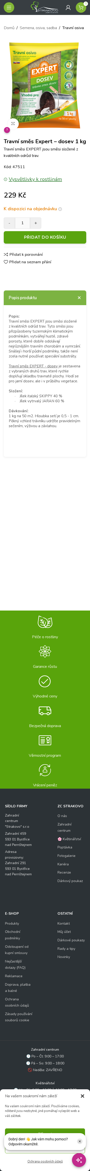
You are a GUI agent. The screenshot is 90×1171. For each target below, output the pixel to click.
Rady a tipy (66, 948)
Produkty (12, 923)
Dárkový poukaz (70, 881)
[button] (82, 1096)
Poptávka (65, 847)
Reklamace (13, 976)
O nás (62, 816)
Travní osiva (73, 28)
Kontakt (64, 923)
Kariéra (63, 864)
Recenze (64, 872)
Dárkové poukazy (71, 940)
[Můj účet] (68, 7)
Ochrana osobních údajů (45, 1161)
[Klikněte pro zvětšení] (13, 124)
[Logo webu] (44, 7)
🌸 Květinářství (69, 839)
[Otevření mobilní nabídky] (9, 7)
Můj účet (64, 931)
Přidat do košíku (45, 237)
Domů (9, 28)
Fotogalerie (67, 855)
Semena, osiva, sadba (38, 28)
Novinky (64, 957)
